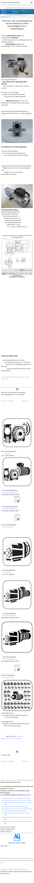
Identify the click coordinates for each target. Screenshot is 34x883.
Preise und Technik (8, 527)
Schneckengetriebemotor (10, 492)
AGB (10, 869)
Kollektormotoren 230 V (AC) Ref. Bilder (16, 807)
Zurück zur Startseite (7, 401)
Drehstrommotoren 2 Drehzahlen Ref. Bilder (17, 800)
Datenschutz (17, 869)
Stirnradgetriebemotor (10, 615)
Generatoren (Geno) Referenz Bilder (15, 811)
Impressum (4, 869)
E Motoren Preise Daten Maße (10, 2)
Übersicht (7, 453)
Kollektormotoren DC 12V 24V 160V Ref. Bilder (18, 809)
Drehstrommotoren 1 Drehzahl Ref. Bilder (17, 798)
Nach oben (25, 401)
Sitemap (25, 869)
